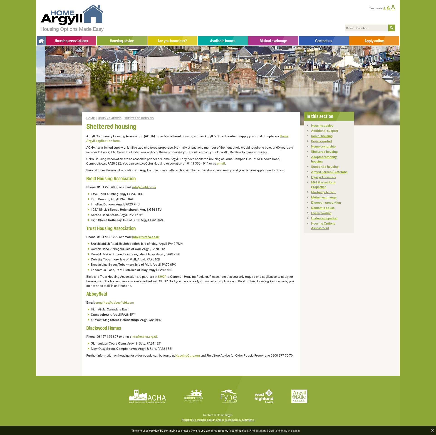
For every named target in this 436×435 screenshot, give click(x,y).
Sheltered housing (139, 118)
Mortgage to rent (323, 192)
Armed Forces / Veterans (329, 172)
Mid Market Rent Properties (323, 184)
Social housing (322, 136)
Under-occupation (324, 218)
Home (90, 118)
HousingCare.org (187, 355)
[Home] (41, 40)
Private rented (321, 141)
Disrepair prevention (326, 202)
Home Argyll (72, 18)
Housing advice (109, 118)
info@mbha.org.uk (144, 336)
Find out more (258, 430)
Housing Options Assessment (323, 225)
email (221, 163)
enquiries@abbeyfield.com (114, 302)
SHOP (162, 276)
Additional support (324, 130)
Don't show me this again (284, 430)
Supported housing (325, 166)
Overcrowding (321, 213)
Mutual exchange (324, 197)
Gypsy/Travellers (323, 177)
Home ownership (323, 146)
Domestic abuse (323, 207)
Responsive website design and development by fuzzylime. (218, 419)
